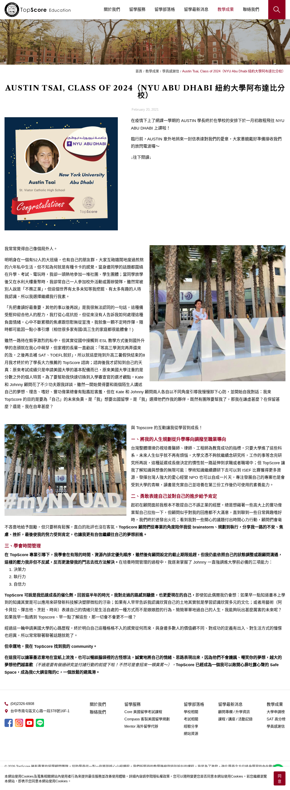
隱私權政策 (161, 776)
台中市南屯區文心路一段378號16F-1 (40, 711)
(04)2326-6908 (22, 704)
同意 (279, 778)
